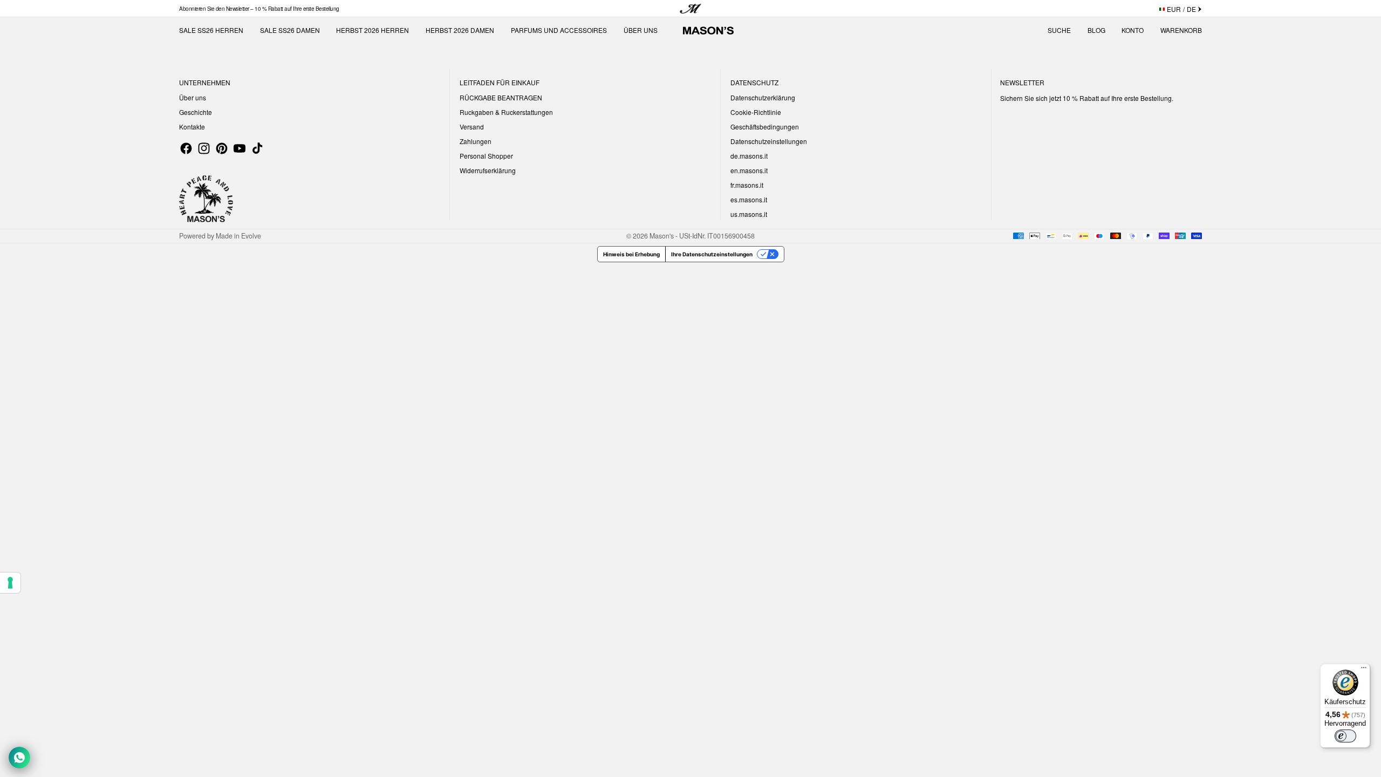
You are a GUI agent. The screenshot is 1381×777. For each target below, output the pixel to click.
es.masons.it (748, 199)
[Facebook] (186, 148)
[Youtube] (240, 148)
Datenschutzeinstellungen (768, 141)
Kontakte (192, 126)
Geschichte (195, 112)
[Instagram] (204, 148)
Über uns (192, 97)
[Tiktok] (257, 148)
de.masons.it (749, 155)
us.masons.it (748, 214)
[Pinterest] (222, 148)
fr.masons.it (746, 184)
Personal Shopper (486, 155)
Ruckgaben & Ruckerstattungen (506, 112)
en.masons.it (749, 170)
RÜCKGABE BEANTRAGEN (501, 97)
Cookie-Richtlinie (755, 112)
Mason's (662, 236)
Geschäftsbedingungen (764, 126)
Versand (472, 126)
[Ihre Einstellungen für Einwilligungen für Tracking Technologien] (10, 582)
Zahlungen (475, 141)
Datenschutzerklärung (762, 97)
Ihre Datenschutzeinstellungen (712, 254)
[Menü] (1363, 670)
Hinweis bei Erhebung (631, 254)
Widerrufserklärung (488, 170)
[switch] (1345, 736)
